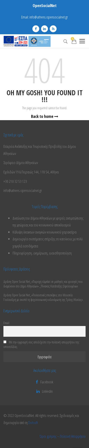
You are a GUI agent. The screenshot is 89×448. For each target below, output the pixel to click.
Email (6, 323)
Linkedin (47, 391)
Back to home (42, 116)
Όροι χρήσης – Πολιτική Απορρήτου (62, 436)
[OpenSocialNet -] (27, 41)
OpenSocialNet (45, 5)
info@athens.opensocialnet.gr (48, 17)
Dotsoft (33, 422)
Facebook (46, 381)
